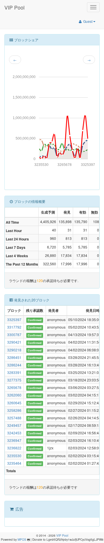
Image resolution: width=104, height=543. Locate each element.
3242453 (14, 432)
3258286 (14, 410)
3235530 (14, 455)
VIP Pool (14, 7)
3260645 (14, 402)
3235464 (14, 463)
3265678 (14, 387)
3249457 (14, 425)
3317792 (14, 327)
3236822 (14, 447)
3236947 (14, 440)
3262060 (14, 394)
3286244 (14, 364)
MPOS (22, 540)
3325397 (14, 319)
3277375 (14, 379)
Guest (87, 21)
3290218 (14, 349)
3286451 (14, 357)
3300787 (14, 334)
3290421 (14, 342)
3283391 (14, 372)
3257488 (14, 417)
